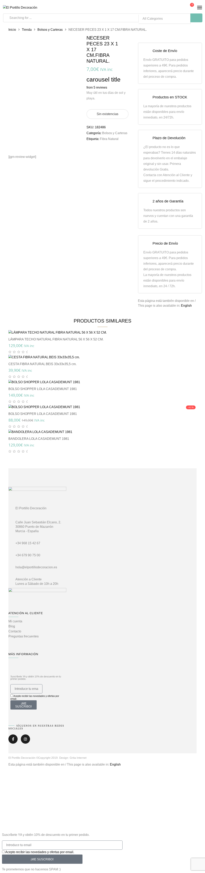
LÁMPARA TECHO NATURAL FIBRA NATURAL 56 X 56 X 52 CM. (56, 339)
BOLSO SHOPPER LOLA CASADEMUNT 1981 (42, 389)
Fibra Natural (109, 139)
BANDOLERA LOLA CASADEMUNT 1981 (38, 438)
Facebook (13, 740)
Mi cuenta (15, 621)
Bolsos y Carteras (50, 29)
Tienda (27, 29)
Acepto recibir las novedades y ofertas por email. (39, 852)
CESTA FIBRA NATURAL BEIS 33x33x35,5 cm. (42, 364)
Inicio (12, 29)
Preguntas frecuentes (23, 636)
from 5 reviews (96, 87)
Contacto (14, 631)
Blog (11, 626)
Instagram (25, 740)
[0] (189, 8)
